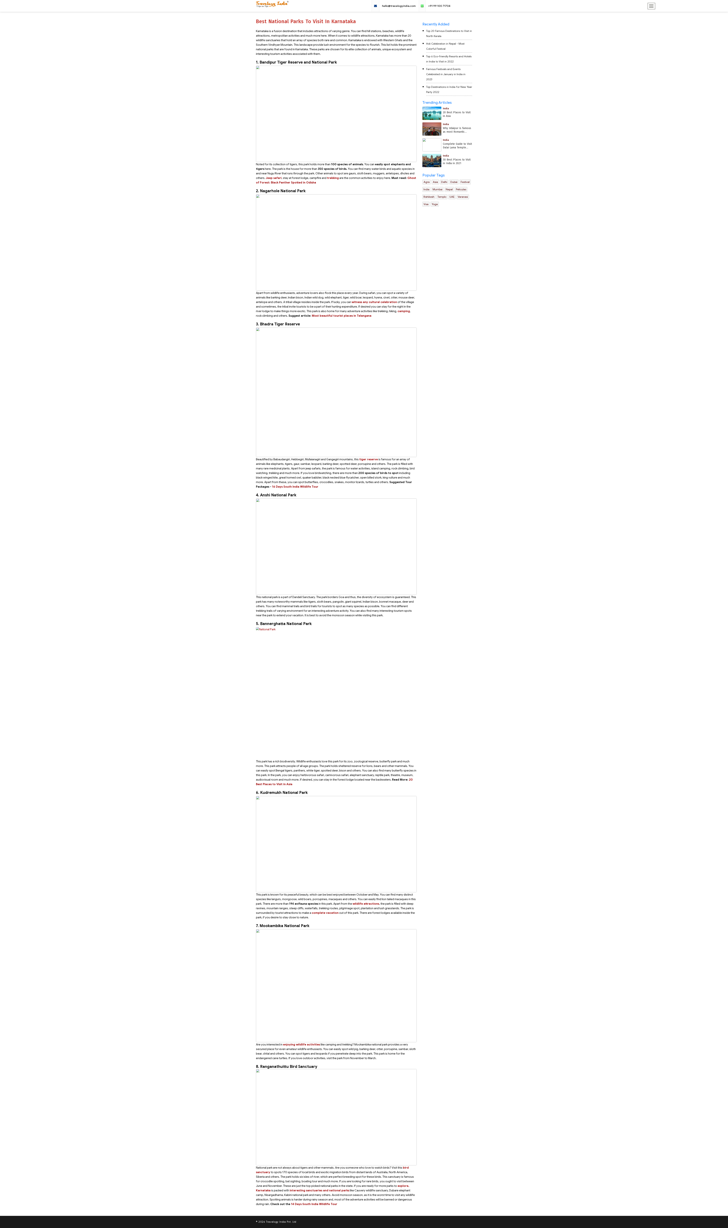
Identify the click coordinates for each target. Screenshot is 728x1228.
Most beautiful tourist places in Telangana (341, 315)
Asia (435, 182)
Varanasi (463, 196)
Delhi (444, 182)
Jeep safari (274, 178)
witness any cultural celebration (374, 302)
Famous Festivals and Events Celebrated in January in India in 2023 (445, 74)
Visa (426, 204)
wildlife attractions (366, 903)
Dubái (453, 182)
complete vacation (325, 913)
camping (404, 311)
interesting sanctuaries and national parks (319, 1190)
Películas (461, 189)
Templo (442, 196)
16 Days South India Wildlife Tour (295, 486)
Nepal (449, 189)
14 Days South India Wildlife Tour (314, 1204)
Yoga (435, 204)
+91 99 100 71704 (439, 6)
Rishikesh (429, 196)
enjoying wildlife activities (301, 1044)
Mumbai (437, 189)
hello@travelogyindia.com (399, 6)
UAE (452, 196)
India (426, 189)
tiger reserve (368, 459)
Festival (465, 182)
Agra (427, 182)
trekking (333, 178)
